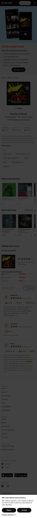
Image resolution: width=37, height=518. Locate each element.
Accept (24, 510)
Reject (9, 510)
